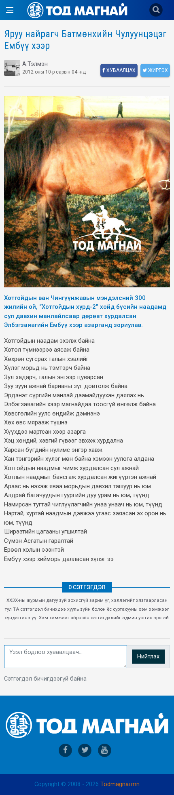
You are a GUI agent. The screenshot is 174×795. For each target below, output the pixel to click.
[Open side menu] (9, 10)
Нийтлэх (148, 656)
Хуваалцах (120, 70)
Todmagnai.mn (120, 784)
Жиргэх (157, 70)
